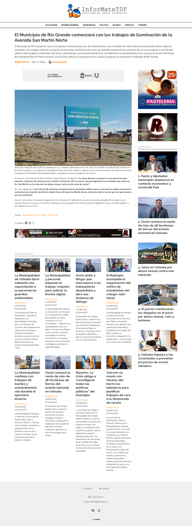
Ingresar (105, 488)
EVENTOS (129, 25)
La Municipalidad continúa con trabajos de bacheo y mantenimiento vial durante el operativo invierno (27, 386)
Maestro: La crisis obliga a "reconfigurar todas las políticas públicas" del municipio (86, 384)
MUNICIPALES (89, 25)
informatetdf (59, 62)
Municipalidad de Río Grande (34, 215)
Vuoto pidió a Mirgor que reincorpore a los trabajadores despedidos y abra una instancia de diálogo (88, 288)
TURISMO (142, 25)
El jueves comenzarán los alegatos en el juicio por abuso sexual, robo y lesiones (156, 314)
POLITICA (104, 25)
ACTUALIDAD (51, 25)
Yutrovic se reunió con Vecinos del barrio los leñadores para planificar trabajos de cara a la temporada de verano (118, 387)
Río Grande (53, 215)
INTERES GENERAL (70, 25)
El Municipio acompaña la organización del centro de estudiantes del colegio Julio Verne (118, 287)
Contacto (87, 488)
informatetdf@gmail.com (96, 502)
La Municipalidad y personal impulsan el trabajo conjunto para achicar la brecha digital (57, 285)
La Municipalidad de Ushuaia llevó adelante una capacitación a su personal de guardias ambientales (27, 287)
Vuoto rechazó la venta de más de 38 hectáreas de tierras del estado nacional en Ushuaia (57, 382)
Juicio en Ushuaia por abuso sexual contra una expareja (156, 271)
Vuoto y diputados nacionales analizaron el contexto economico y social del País (156, 181)
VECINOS (116, 25)
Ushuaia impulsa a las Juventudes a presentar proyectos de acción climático (155, 360)
